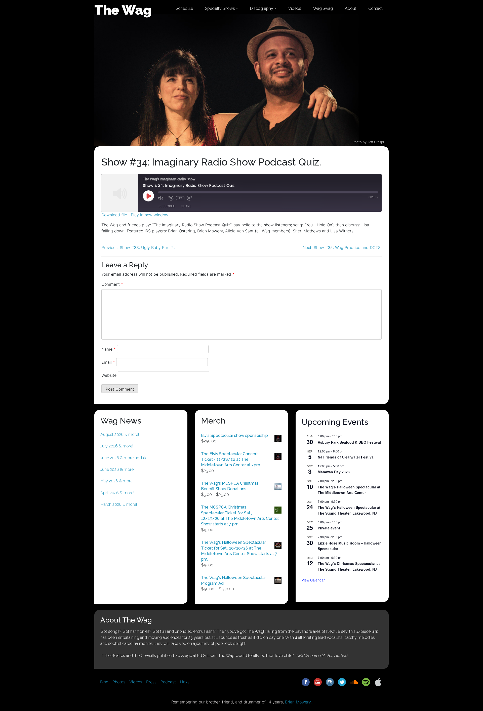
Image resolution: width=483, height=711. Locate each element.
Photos (118, 681)
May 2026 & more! (116, 481)
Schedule (184, 8)
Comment (112, 284)
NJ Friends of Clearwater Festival (346, 456)
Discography (261, 8)
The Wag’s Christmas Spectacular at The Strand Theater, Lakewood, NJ (349, 566)
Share (186, 206)
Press (151, 681)
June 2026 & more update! (124, 457)
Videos (294, 8)
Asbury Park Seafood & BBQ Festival (349, 442)
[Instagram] (330, 681)
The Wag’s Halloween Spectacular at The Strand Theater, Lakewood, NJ (349, 510)
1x (180, 198)
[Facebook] (306, 681)
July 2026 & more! (116, 446)
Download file (114, 214)
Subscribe (166, 206)
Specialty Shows (220, 8)
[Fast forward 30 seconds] (191, 198)
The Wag (123, 10)
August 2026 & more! (119, 434)
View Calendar (313, 579)
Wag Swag (323, 8)
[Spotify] (366, 681)
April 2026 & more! (117, 492)
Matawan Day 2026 (334, 471)
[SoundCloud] (354, 681)
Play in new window (149, 214)
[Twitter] (342, 681)
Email (108, 362)
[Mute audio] (162, 198)
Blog (104, 681)
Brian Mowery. (298, 701)
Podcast (168, 681)
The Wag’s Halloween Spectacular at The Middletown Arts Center (349, 489)
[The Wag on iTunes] (378, 681)
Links (184, 681)
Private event (329, 527)
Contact (375, 8)
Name (108, 349)
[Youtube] (318, 681)
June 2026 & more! (117, 469)
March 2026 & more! (118, 504)
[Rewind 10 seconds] (171, 198)
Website (108, 375)
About (350, 8)
